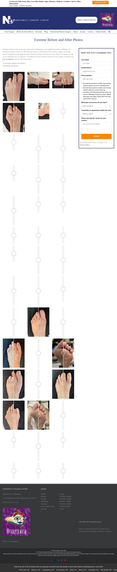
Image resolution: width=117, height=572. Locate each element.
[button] (109, 31)
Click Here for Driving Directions (90, 522)
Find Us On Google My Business (73, 552)
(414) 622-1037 (62, 552)
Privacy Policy (85, 145)
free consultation (8, 59)
